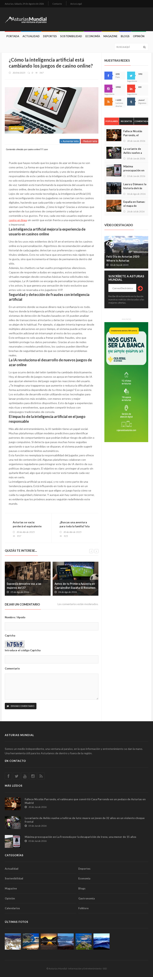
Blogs (125, 36)
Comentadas (141, 121)
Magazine (110, 36)
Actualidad (31, 36)
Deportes (50, 36)
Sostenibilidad (71, 36)
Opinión (138, 36)
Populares (112, 121)
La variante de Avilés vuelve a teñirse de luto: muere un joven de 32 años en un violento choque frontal (85, 819)
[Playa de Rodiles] (31, 941)
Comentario (12, 668)
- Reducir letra (89, 141)
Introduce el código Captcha (22, 650)
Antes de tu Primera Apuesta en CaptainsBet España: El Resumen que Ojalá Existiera (75, 587)
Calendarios (12, 908)
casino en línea (18, 220)
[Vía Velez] (66, 941)
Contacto (57, 3)
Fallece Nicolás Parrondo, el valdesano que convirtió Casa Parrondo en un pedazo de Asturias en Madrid (85, 801)
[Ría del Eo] (84, 941)
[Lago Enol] (49, 941)
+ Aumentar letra (70, 141)
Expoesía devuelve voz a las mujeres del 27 (24, 585)
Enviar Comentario (22, 706)
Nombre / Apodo (15, 617)
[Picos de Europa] (101, 941)
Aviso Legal (76, 3)
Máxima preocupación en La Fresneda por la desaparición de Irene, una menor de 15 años (80, 836)
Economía (92, 36)
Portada (12, 36)
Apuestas (16, 128)
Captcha (10, 635)
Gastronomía (86, 898)
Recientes (126, 121)
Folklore (83, 908)
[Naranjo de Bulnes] (13, 941)
